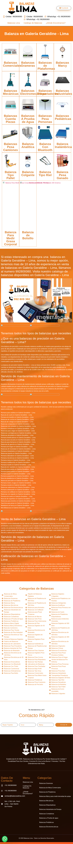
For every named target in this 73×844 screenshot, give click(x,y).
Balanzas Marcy (62, 64)
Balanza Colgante (28, 173)
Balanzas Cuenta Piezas (10, 119)
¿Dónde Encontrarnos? (55, 23)
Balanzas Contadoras (46, 813)
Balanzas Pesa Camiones (10, 147)
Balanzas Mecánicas (11, 92)
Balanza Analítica (27, 145)
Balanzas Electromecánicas (33, 92)
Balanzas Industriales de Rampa (50, 809)
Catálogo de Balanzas (33, 23)
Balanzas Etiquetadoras (48, 92)
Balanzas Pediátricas (63, 117)
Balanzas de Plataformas (46, 65)
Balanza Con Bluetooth (45, 147)
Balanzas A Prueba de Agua (28, 119)
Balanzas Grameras (28, 64)
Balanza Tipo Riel (45, 173)
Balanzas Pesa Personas (45, 119)
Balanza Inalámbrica (63, 145)
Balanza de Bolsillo (28, 235)
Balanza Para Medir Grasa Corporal (10, 238)
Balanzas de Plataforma (47, 792)
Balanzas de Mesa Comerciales (50, 787)
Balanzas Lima (14, 23)
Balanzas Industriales (63, 92)
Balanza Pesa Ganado (62, 175)
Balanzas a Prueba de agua (48, 818)
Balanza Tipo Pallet (10, 175)
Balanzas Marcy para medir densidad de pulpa (55, 796)
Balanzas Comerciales (12, 64)
